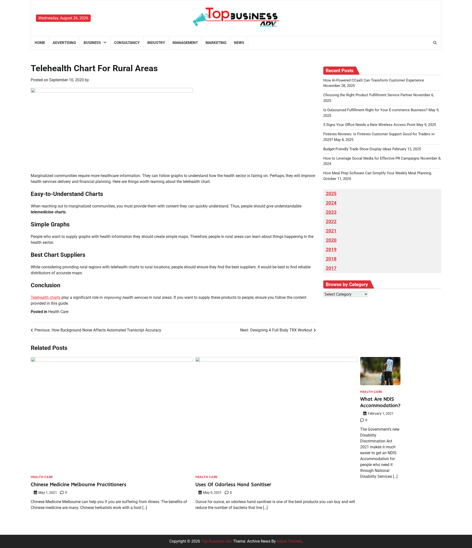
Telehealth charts (45, 297)
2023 (331, 212)
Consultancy (127, 43)
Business (92, 43)
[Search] (435, 42)
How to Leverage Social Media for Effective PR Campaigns (371, 158)
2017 (331, 268)
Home (40, 43)
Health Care (58, 311)
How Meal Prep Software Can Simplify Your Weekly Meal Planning (377, 173)
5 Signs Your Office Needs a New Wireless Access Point (369, 125)
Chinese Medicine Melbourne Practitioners (78, 484)
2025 (331, 193)
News (239, 43)
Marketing (216, 43)
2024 (331, 203)
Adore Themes (289, 541)
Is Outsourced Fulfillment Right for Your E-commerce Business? (375, 110)
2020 (331, 240)
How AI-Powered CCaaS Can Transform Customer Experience (373, 80)
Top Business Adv (216, 541)
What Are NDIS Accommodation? (380, 402)
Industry (156, 43)
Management (185, 43)
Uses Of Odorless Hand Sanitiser (233, 484)
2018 (331, 259)
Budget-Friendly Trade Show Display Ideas (357, 149)
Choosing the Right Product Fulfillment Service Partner (367, 95)
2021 (331, 231)
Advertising (64, 43)
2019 (331, 249)
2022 (331, 221)
